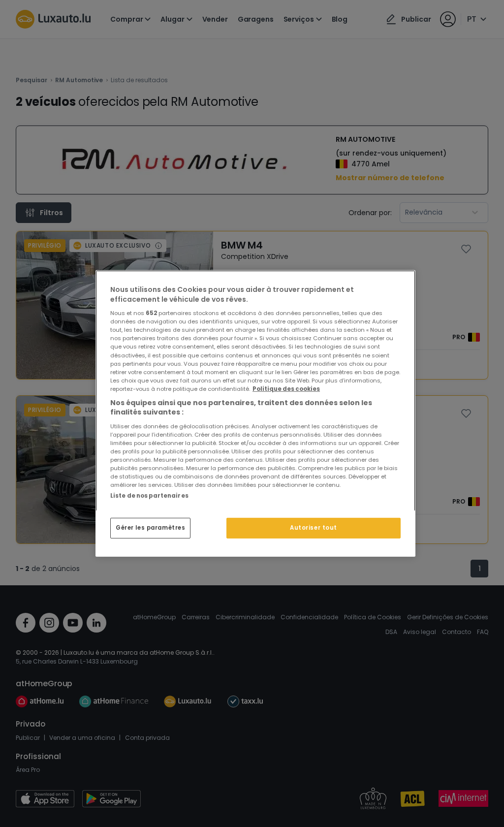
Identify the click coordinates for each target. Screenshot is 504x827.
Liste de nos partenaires (149, 496)
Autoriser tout (313, 528)
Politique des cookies (286, 389)
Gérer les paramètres (150, 528)
